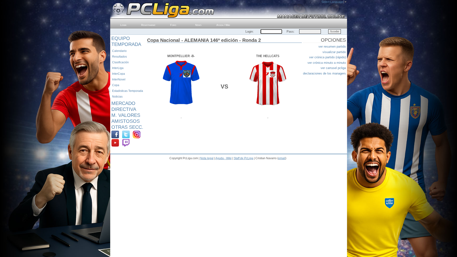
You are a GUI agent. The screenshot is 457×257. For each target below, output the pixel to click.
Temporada (126, 44)
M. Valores (125, 115)
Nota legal (207, 158)
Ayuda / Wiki (223, 25)
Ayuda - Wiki (223, 158)
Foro (173, 25)
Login (123, 25)
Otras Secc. (127, 127)
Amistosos (125, 121)
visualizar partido (334, 52)
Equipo (120, 38)
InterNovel (118, 79)
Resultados (119, 56)
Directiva (123, 109)
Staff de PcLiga (243, 158)
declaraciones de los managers (324, 73)
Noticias (117, 96)
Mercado (123, 103)
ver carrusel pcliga (333, 68)
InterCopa (118, 73)
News (198, 25)
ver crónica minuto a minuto (327, 62)
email (281, 158)
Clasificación (120, 62)
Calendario (119, 51)
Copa (115, 85)
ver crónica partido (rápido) (327, 57)
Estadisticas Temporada (127, 91)
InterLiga (118, 68)
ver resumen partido (332, 46)
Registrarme (148, 25)
